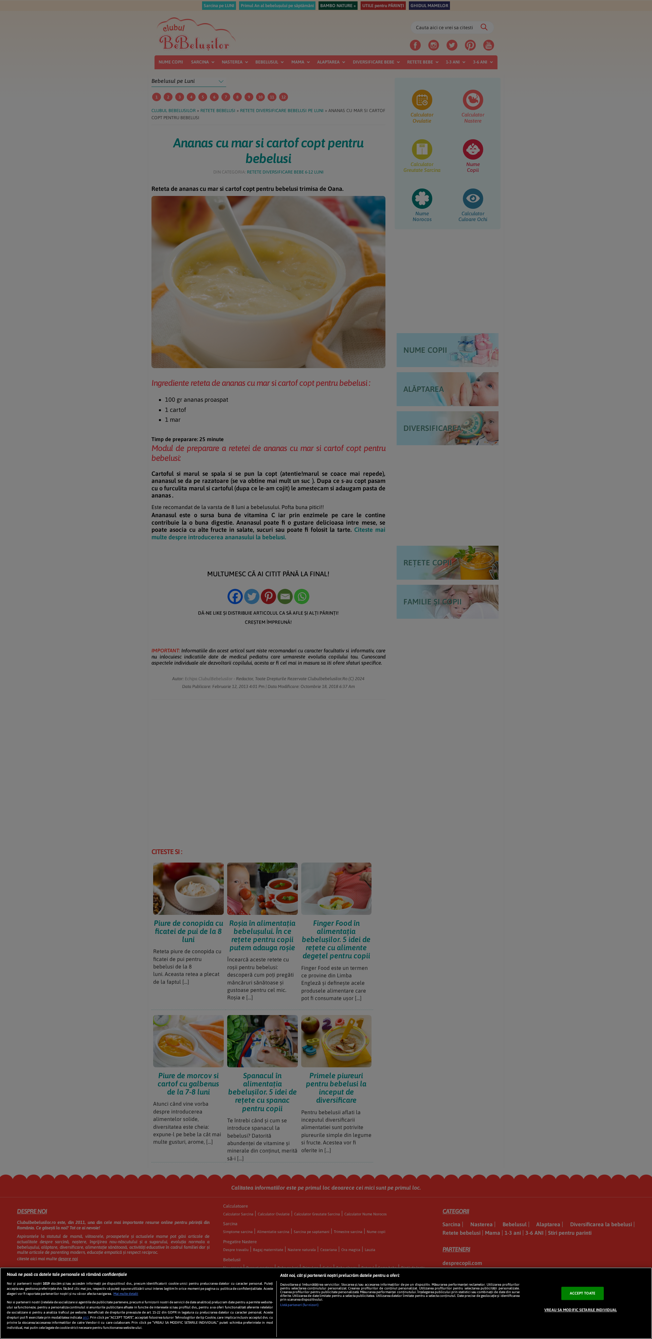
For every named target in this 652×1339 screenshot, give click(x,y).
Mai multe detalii (125, 1294)
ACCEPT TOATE (582, 1293)
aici (86, 1317)
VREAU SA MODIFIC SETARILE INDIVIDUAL (580, 1310)
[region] (326, 1303)
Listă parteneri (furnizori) (299, 1305)
